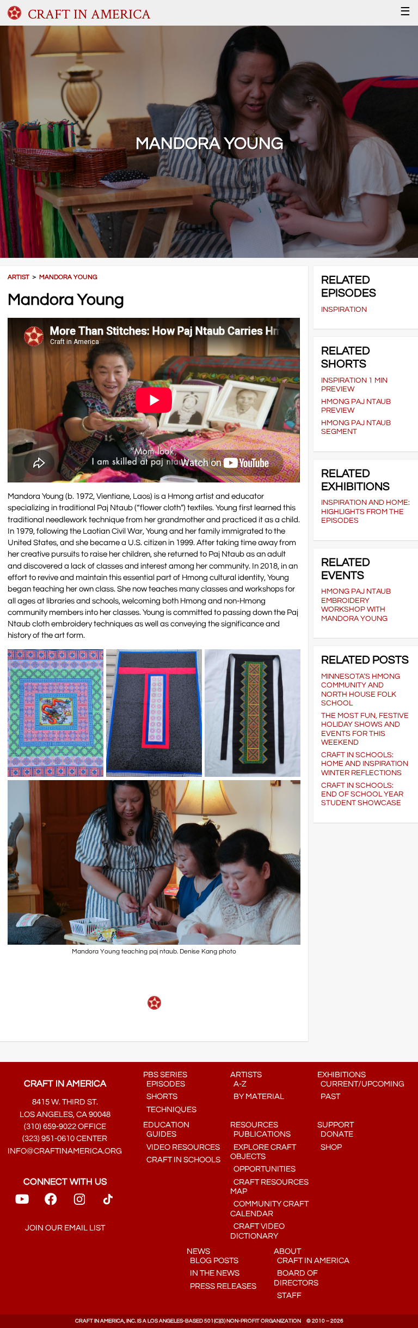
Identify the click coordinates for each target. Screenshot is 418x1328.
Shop (329, 1147)
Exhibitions (341, 1075)
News (198, 1251)
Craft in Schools (181, 1160)
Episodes (164, 1084)
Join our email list (65, 1228)
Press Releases (221, 1286)
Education (166, 1125)
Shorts (160, 1096)
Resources (254, 1125)
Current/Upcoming (360, 1084)
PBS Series (165, 1075)
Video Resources (181, 1147)
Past (328, 1096)
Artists (246, 1075)
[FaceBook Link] (50, 1203)
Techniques (169, 1110)
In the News (213, 1273)
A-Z (238, 1084)
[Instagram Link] (79, 1203)
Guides (159, 1134)
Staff (288, 1295)
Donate (335, 1134)
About (287, 1251)
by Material (257, 1096)
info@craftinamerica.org (65, 1151)
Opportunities (263, 1169)
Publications (260, 1134)
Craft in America (311, 1261)
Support (335, 1125)
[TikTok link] (108, 1203)
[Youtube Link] (22, 1203)
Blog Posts (212, 1261)
